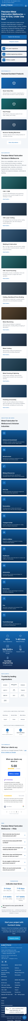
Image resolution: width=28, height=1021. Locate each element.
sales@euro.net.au (16, 1)
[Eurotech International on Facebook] (5, 961)
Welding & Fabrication (6, 987)
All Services (4, 982)
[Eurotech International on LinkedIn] (2, 961)
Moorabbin (17, 982)
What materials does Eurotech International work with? (11, 835)
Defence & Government (6, 1005)
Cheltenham (17, 985)
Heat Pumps (4, 970)
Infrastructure (18, 970)
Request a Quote (14, 41)
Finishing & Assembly (6, 992)
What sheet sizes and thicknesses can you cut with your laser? (12, 855)
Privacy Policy (10, 1020)
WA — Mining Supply (20, 994)
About (2, 1003)
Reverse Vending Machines (5, 973)
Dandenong (17, 992)
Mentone (17, 987)
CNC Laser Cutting (5, 985)
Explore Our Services (14, 37)
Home (2, 1000)
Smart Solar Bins (5, 968)
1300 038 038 (7, 1)
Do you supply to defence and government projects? (11, 862)
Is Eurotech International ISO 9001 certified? (12, 841)
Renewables (18, 975)
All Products (4, 976)
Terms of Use (18, 1020)
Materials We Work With (7, 994)
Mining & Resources (19, 972)
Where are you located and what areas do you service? (12, 869)
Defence (17, 968)
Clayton (16, 989)
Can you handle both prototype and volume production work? (13, 848)
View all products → (14, 142)
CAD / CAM (4, 989)
